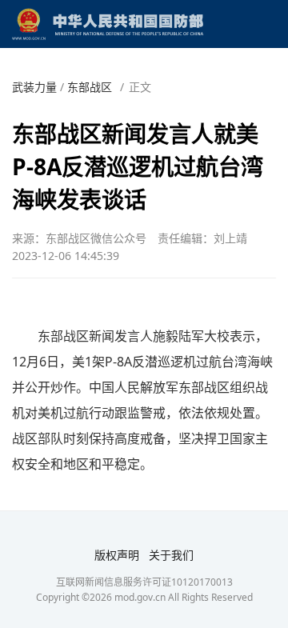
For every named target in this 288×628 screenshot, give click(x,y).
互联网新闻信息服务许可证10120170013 (144, 582)
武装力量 (34, 86)
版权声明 (116, 554)
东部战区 (89, 86)
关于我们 (171, 554)
